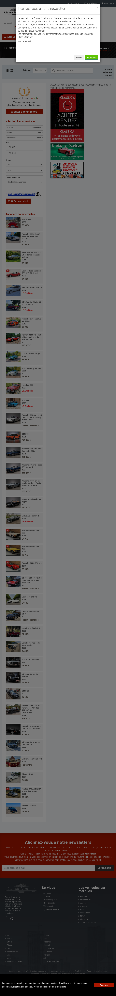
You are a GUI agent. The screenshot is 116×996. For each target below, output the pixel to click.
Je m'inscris (91, 57)
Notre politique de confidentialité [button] (50, 987)
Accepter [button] (104, 985)
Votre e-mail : (25, 41)
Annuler (79, 57)
